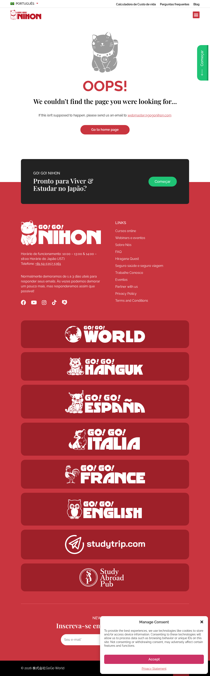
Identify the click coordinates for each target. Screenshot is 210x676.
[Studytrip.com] (105, 474)
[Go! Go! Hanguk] (105, 366)
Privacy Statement (154, 668)
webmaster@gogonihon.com (149, 115)
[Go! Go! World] (105, 334)
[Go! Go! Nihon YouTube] (33, 302)
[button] (202, 622)
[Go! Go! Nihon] (61, 232)
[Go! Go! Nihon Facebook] (23, 302)
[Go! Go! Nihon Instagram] (44, 302)
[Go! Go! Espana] (105, 401)
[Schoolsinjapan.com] (105, 509)
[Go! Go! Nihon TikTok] (54, 302)
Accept (154, 659)
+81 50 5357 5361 (48, 264)
